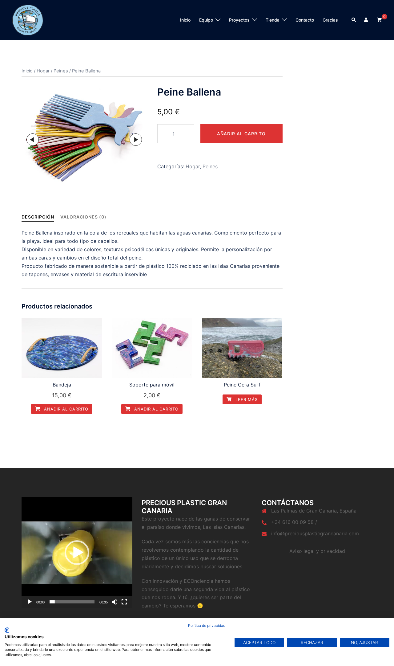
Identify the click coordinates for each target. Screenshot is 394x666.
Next (136, 139)
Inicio (185, 19)
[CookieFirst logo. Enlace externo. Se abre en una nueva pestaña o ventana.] (7, 630)
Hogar (43, 71)
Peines (61, 71)
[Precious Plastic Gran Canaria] (27, 19)
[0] (379, 19)
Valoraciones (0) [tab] (83, 216)
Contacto (305, 19)
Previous (32, 139)
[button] (77, 552)
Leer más (246, 399)
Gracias (330, 19)
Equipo (206, 19)
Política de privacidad (206, 625)
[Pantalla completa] (124, 602)
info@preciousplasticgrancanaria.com (315, 533)
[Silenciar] (114, 602)
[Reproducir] (29, 602)
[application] (77, 552)
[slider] (72, 601)
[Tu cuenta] (366, 20)
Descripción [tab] (38, 216)
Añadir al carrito (241, 133)
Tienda (272, 19)
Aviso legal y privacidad (317, 551)
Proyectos (239, 19)
